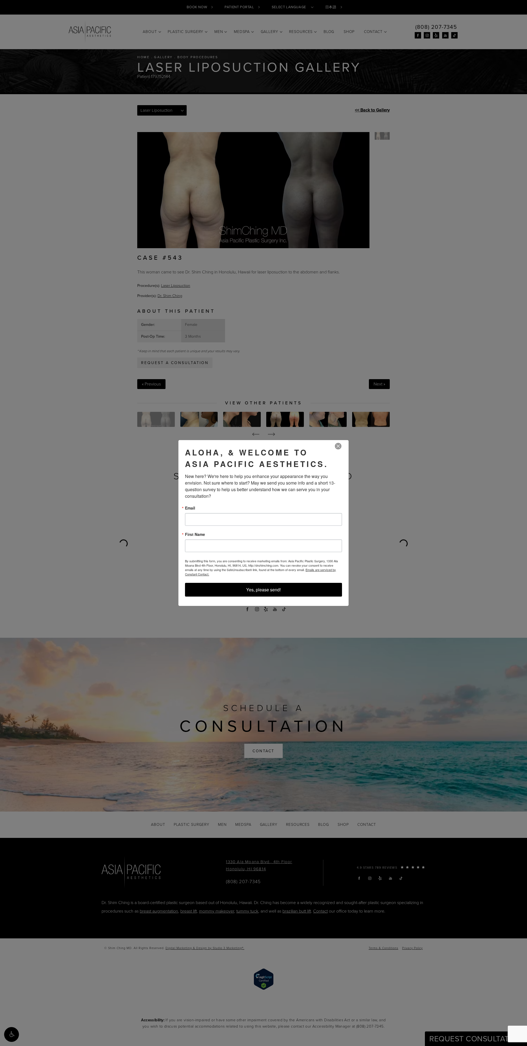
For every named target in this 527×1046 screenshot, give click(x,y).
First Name (195, 534)
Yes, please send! (263, 589)
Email (190, 508)
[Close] (338, 446)
